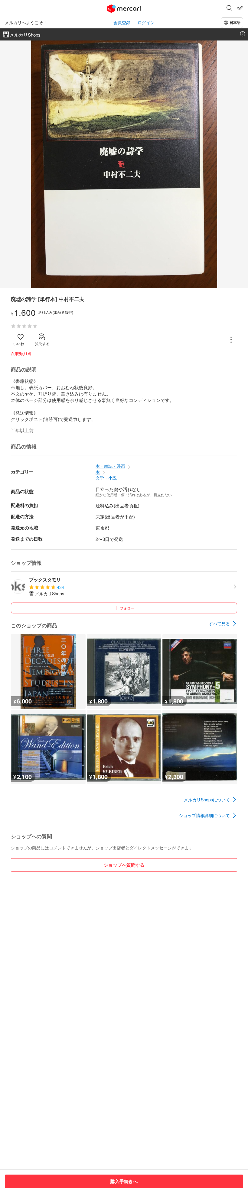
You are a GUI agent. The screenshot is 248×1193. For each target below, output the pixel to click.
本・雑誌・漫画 (110, 466)
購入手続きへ (124, 1181)
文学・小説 (106, 478)
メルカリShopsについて (207, 800)
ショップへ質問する (124, 865)
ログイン (146, 22)
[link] (223, 623)
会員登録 (121, 22)
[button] (229, 8)
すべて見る (219, 623)
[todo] (240, 7)
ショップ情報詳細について (204, 815)
